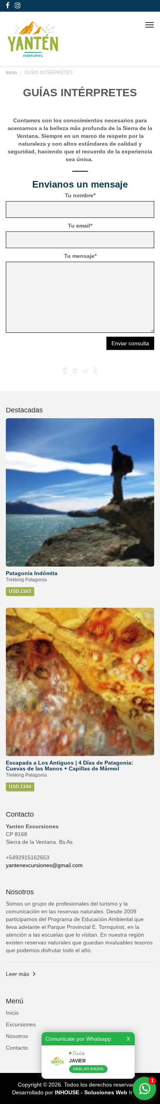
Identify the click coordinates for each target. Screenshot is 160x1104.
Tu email (80, 226)
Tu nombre (80, 195)
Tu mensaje (80, 256)
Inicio (11, 72)
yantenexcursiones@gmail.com (44, 865)
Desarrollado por (69, 1092)
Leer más (17, 974)
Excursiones (21, 1024)
